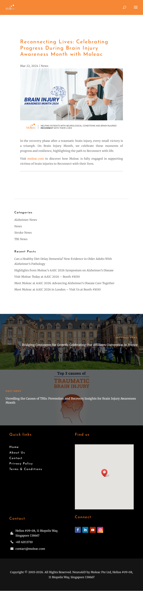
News (44, 66)
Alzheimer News (25, 220)
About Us (17, 452)
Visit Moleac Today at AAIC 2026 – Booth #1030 (47, 276)
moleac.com (35, 158)
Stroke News (23, 232)
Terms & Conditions (25, 469)
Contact (16, 458)
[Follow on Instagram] (100, 530)
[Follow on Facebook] (78, 530)
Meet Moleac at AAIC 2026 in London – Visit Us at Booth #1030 (57, 289)
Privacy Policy (21, 463)
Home (14, 447)
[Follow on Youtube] (93, 530)
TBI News (20, 239)
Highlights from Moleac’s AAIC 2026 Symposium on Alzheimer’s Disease (64, 270)
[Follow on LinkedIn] (85, 530)
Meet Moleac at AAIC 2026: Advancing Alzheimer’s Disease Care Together (64, 283)
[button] (105, 472)
